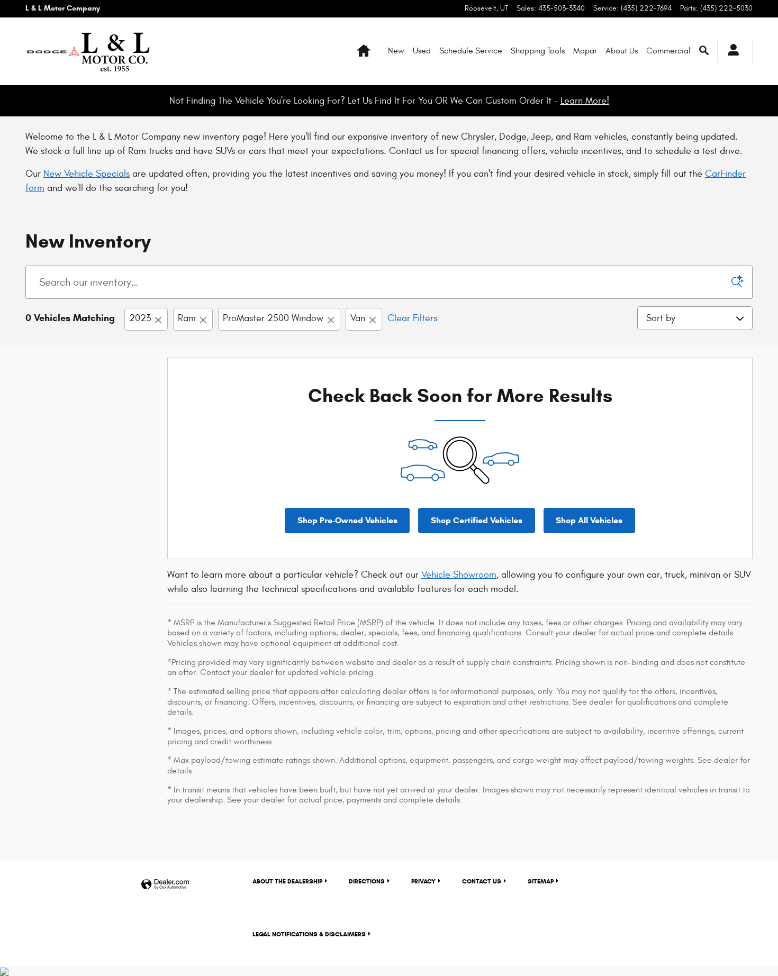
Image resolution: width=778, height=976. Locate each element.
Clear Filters (412, 318)
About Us (621, 51)
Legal (309, 934)
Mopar (585, 51)
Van (357, 318)
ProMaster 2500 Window (273, 318)
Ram (187, 318)
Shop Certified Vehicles (476, 520)
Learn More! (584, 100)
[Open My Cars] (731, 51)
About (287, 881)
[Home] (53, 51)
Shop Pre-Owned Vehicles (347, 520)
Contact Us (481, 881)
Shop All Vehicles (589, 520)
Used (422, 51)
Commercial (668, 51)
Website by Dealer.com (165, 884)
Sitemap (541, 881)
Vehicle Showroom (458, 574)
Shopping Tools (538, 51)
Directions (367, 881)
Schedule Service (470, 51)
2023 (140, 318)
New (396, 51)
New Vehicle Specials (86, 173)
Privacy (423, 881)
